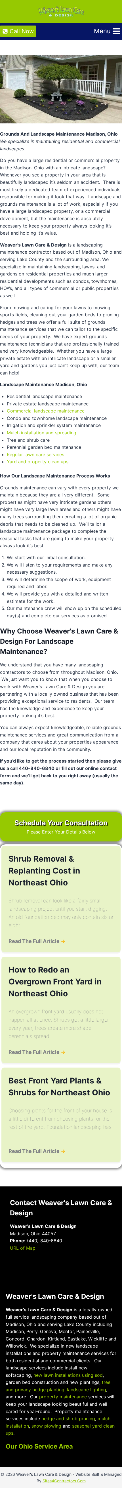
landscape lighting (86, 1389)
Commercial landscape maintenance (46, 411)
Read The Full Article (37, 941)
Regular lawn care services (35, 454)
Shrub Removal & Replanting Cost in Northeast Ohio (44, 870)
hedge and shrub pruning (68, 1418)
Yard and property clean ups (37, 461)
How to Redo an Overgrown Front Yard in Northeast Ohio (55, 981)
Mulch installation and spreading (41, 432)
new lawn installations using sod (68, 1375)
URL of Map (22, 1247)
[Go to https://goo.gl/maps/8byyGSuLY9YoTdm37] (36, 1271)
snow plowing (46, 1426)
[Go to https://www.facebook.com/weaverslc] (15, 1272)
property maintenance (63, 1396)
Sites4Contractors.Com (64, 1480)
